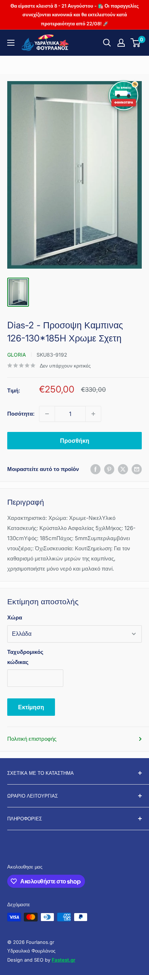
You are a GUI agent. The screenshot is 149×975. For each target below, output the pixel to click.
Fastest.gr (63, 960)
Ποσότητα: (21, 413)
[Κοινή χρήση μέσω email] (137, 469)
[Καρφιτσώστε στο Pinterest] (109, 469)
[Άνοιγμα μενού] (10, 43)
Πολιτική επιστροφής (31, 738)
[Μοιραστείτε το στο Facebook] (95, 469)
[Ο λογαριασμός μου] (121, 43)
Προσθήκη (74, 440)
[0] (135, 42)
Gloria (16, 355)
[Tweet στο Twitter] (123, 469)
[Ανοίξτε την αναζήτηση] (107, 43)
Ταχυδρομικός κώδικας (25, 656)
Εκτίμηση (31, 707)
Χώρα (14, 617)
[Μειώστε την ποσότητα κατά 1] (47, 413)
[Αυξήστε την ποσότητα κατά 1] (93, 413)
